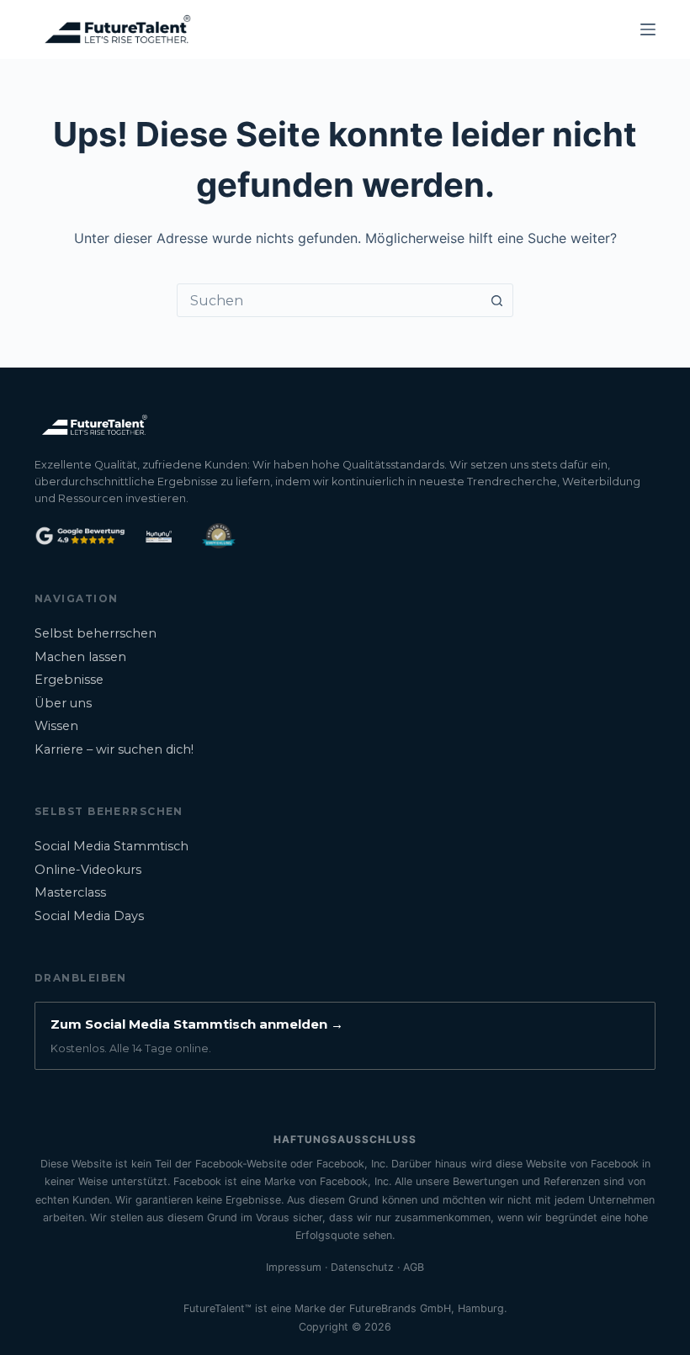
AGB (413, 1267)
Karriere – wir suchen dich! (114, 749)
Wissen (56, 725)
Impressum (293, 1267)
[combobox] (329, 300)
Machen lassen (80, 656)
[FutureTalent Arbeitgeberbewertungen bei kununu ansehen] (160, 535)
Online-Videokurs (87, 869)
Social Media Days (89, 916)
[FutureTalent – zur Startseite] (93, 425)
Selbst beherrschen (95, 633)
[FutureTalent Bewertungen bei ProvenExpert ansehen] (219, 535)
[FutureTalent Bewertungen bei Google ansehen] (79, 535)
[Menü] (648, 29)
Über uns (63, 703)
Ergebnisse (69, 679)
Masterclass (70, 892)
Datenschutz (362, 1267)
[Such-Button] (496, 300)
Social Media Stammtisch (111, 846)
